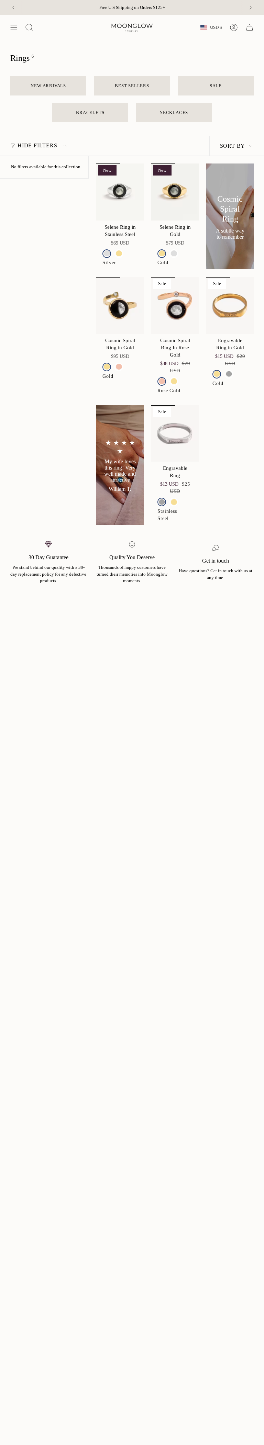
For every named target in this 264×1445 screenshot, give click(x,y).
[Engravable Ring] (175, 433)
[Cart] (249, 27)
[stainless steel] (228, 374)
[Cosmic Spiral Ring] (230, 216)
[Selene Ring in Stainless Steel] (120, 192)
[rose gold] (118, 367)
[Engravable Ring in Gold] (230, 305)
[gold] (118, 253)
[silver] (106, 253)
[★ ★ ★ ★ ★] (120, 465)
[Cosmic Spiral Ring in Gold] (120, 305)
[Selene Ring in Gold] (175, 192)
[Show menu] (14, 27)
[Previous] (13, 7)
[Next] (251, 7)
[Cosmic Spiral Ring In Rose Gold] (175, 305)
